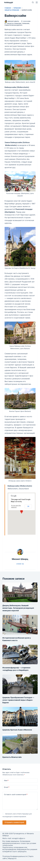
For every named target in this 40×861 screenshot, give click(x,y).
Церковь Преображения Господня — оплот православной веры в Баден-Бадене (18, 700)
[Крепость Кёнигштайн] (20, 744)
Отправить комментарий (14, 822)
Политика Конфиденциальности (14, 856)
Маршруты (12, 858)
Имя (6, 780)
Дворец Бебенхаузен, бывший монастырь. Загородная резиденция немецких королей (18, 608)
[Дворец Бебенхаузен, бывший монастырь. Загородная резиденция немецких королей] (20, 592)
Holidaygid (8, 2)
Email (6, 787)
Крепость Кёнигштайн (12, 757)
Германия (25, 23)
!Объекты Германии (14, 23)
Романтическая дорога (13, 25)
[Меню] (37, 2)
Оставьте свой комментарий (15, 794)
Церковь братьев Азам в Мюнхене (17, 730)
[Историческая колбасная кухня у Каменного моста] (20, 624)
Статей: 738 (20, 564)
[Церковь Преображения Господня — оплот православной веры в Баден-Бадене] (20, 684)
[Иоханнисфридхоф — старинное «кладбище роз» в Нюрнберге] (20, 654)
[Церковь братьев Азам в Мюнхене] (20, 716)
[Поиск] (33, 2)
